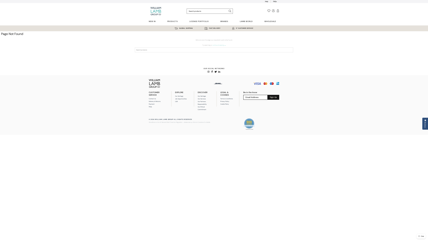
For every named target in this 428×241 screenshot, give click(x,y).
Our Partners (202, 101)
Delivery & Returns (154, 101)
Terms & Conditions (226, 99)
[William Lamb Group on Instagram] (208, 71)
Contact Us (152, 99)
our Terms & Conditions (197, 122)
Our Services (202, 99)
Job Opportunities (181, 99)
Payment (151, 104)
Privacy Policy (224, 101)
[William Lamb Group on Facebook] (212, 71)
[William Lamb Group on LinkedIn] (219, 71)
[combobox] (208, 11)
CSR (176, 101)
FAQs (275, 1)
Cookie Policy (224, 104)
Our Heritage (179, 96)
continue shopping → (219, 45)
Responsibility (202, 104)
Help (266, 1)
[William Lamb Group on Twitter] (215, 71)
